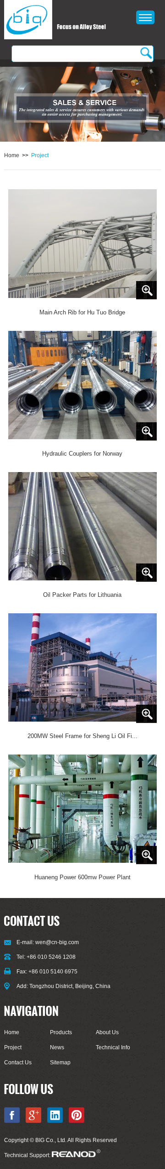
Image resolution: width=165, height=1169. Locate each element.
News (57, 1047)
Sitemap (60, 1062)
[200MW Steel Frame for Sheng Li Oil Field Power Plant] (82, 668)
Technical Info (113, 1047)
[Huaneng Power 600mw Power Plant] (82, 809)
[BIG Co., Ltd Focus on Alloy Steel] (55, 20)
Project (40, 155)
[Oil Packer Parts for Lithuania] (82, 527)
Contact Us (18, 1062)
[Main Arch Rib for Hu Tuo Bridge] (82, 244)
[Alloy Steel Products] (82, 101)
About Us (107, 1032)
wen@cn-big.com (57, 942)
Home (11, 155)
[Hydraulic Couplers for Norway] (82, 386)
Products (61, 1032)
